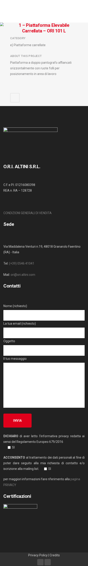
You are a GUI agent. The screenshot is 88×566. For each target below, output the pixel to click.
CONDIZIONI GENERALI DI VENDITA (27, 213)
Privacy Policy (38, 555)
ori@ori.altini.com (23, 274)
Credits (55, 555)
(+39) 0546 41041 (21, 263)
